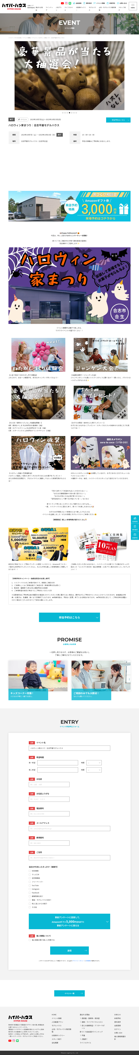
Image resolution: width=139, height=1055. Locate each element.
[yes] (69, 921)
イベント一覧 (69, 993)
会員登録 (78, 3)
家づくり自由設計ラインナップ (91, 1031)
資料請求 (89, 3)
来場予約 (112, 3)
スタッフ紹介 (56, 1039)
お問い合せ (123, 3)
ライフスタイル (85, 1042)
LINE (70, 3)
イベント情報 (100, 3)
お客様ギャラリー (58, 1035)
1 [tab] (62, 112)
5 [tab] (71, 112)
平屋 (83, 1035)
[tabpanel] (69, 75)
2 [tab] (65, 112)
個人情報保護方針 (120, 1037)
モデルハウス (56, 1025)
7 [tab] (76, 112)
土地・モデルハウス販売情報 (61, 1030)
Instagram (66, 3)
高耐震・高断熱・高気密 (91, 1018)
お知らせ (117, 1014)
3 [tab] (67, 112)
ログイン (117, 1029)
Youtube (62, 3)
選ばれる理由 (85, 1014)
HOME (54, 1014)
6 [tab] (74, 112)
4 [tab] (69, 112)
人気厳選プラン (57, 1022)
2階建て (85, 1039)
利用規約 (88, 961)
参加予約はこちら (118, 120)
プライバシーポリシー (78, 961)
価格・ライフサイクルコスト (92, 1022)
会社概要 (55, 1042)
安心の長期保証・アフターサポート (93, 1026)
